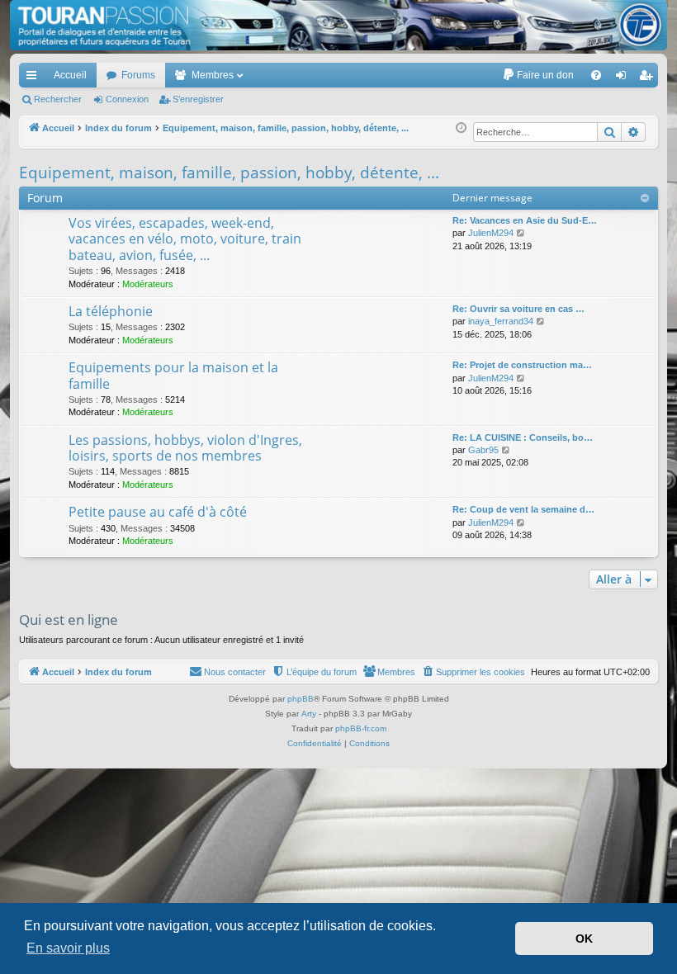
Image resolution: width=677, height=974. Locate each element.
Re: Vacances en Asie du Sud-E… (524, 220)
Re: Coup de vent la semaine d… (523, 509)
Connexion (127, 99)
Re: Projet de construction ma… (522, 365)
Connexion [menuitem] (624, 78)
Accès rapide (35, 78)
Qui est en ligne (68, 619)
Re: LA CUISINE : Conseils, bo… (522, 437)
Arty (308, 713)
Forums (138, 75)
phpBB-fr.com (360, 728)
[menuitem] (538, 75)
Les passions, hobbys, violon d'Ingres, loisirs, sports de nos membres (185, 448)
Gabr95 (483, 450)
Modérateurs (147, 284)
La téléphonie (111, 311)
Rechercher (58, 99)
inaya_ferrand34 (500, 321)
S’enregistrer (198, 99)
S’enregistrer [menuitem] (649, 78)
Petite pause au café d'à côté (158, 512)
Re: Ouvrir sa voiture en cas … (518, 309)
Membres (213, 75)
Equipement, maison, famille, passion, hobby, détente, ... (229, 172)
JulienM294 (491, 233)
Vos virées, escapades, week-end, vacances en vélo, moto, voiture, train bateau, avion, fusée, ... (185, 239)
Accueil (70, 75)
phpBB (300, 698)
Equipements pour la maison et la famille (173, 375)
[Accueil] (338, 25)
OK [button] (584, 938)
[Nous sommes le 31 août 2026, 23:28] (461, 128)
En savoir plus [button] (68, 948)
